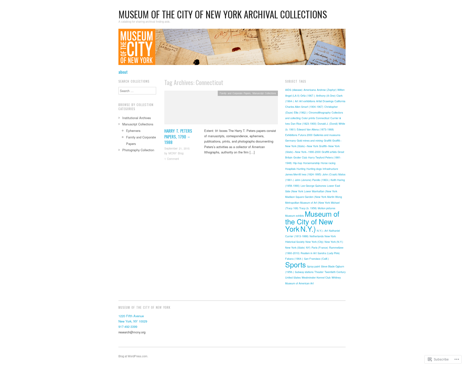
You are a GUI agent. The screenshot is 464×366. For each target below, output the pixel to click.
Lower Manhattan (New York (320, 191)
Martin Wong (334, 197)
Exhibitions (291, 135)
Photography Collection (138, 150)
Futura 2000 (305, 135)
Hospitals (290, 169)
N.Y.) (308, 228)
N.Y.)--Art (322, 230)
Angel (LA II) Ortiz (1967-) (300, 95)
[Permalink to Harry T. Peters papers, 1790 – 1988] (221, 109)
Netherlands (317, 236)
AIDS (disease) (294, 90)
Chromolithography (320, 112)
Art (296, 101)
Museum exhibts (294, 215)
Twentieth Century (335, 272)
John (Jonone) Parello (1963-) (312, 180)
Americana (310, 90)
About (123, 72)
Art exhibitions (307, 101)
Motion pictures (326, 208)
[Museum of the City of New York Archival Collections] (232, 48)
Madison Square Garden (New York (305, 197)
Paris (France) (320, 247)
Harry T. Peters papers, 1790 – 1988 (178, 136)
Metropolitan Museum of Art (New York (307, 202)
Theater (319, 272)
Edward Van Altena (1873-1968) (315, 129)
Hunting (301, 169)
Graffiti (327, 140)
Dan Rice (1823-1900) (304, 123)
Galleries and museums (326, 135)
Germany (290, 140)
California (339, 101)
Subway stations (304, 272)
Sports (295, 264)
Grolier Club (300, 157)
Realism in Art (309, 253)
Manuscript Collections (264, 93)
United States (293, 277)
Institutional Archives (136, 117)
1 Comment (171, 159)
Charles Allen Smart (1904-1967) (304, 106)
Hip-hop (297, 163)
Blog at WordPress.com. (133, 356)
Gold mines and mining (310, 140)
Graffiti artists (329, 152)
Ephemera (133, 130)
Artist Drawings (325, 101)
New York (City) (314, 242)
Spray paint (313, 266)
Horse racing (328, 163)
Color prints (308, 118)
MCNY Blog (175, 153)
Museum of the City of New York (312, 221)
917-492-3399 (127, 326)
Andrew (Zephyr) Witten (331, 90)
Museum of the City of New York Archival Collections (222, 14)
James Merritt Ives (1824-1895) (303, 174)
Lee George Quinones (313, 185)
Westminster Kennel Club (316, 277)
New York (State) (295, 247)
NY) (308, 247)
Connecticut (322, 118)
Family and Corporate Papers (235, 93)
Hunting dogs (314, 169)
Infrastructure (330, 169)
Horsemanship (311, 163)
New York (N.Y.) (334, 242)
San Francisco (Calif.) (316, 258)
